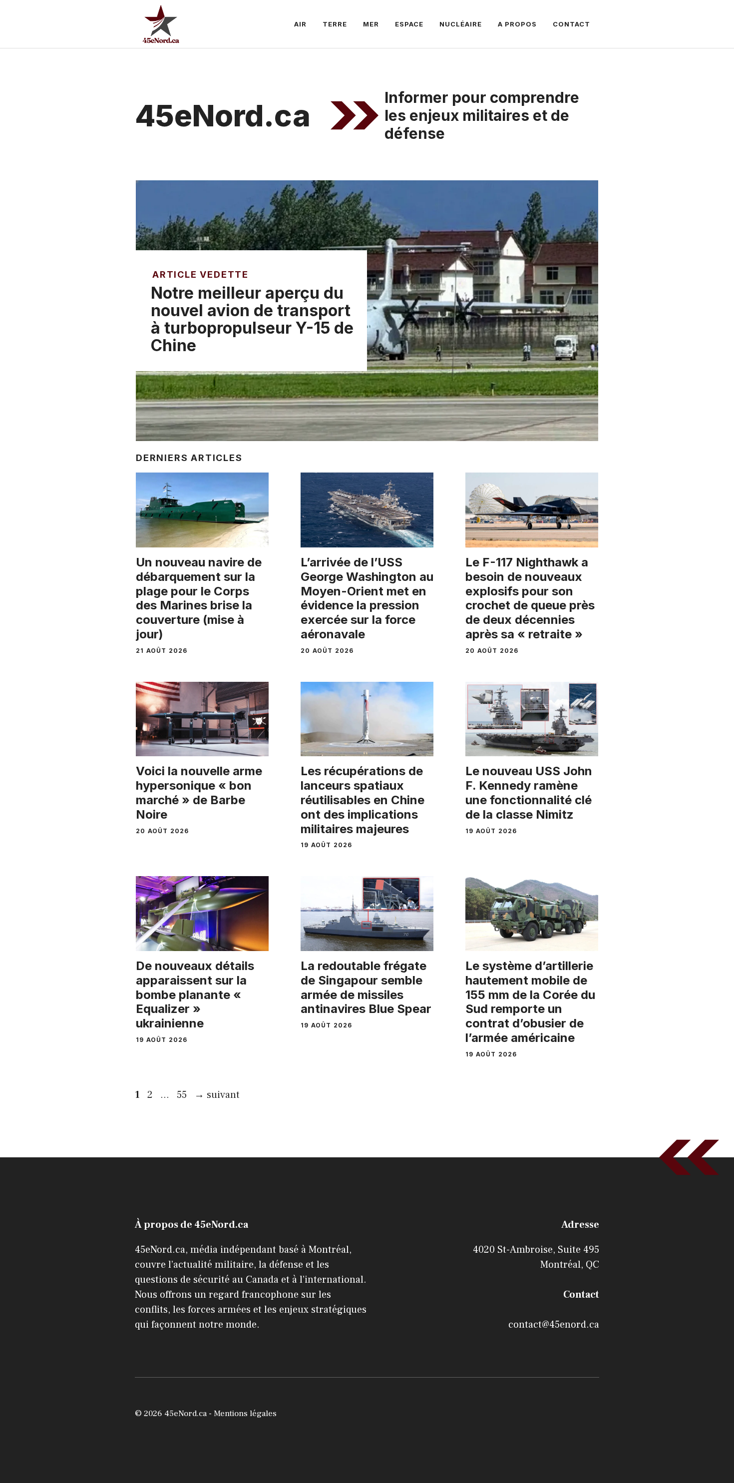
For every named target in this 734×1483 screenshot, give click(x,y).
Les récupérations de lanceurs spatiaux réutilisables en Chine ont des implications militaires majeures (362, 800)
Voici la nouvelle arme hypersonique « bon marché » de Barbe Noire (199, 792)
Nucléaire (460, 24)
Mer (371, 24)
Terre (335, 24)
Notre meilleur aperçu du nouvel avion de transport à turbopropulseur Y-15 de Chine (252, 319)
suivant (217, 1094)
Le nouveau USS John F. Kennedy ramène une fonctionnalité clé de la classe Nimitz (528, 792)
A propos (517, 24)
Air (300, 24)
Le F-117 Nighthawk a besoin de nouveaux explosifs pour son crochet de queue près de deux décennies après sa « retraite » (530, 598)
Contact (571, 24)
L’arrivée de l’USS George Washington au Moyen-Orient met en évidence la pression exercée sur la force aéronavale (367, 598)
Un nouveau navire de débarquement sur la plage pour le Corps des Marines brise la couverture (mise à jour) (199, 598)
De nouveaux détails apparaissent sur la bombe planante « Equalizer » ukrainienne (195, 994)
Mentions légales (245, 1413)
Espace (409, 24)
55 (182, 1094)
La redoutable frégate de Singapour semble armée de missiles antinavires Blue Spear (366, 987)
